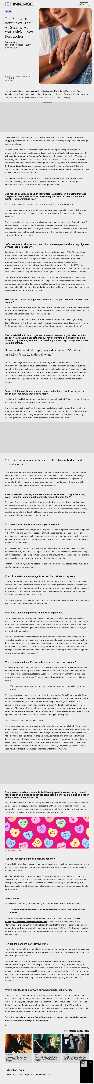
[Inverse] (23, 4)
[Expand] (83, 1062)
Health (9, 1074)
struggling (9, 141)
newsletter (43, 1020)
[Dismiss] (90, 1062)
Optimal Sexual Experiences (21, 166)
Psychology (24, 1074)
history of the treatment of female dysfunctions (26, 156)
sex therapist (33, 91)
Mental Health (42, 1074)
